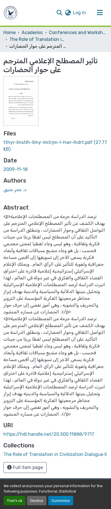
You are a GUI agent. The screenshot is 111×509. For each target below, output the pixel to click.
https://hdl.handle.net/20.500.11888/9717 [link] (48, 434)
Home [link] (9, 32)
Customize (61, 500)
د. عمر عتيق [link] (14, 189)
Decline (36, 500)
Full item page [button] (27, 467)
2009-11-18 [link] (15, 169)
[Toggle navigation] (100, 12)
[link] (55, 146)
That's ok (14, 500)
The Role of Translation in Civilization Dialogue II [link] (37, 39)
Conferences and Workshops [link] (77, 32)
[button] (10, 13)
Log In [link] (79, 12)
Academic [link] (32, 32)
